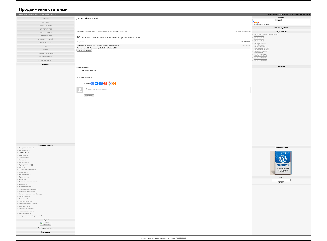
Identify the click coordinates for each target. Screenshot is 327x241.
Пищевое (22, 179)
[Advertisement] (46, 104)
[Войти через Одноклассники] (114, 83)
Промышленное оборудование (107, 31)
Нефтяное (22, 184)
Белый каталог (259, 45)
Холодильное (23, 152)
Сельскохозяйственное (26, 169)
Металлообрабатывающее (27, 189)
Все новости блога (260, 46)
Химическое (23, 155)
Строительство (259, 52)
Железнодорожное (25, 201)
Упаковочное (23, 157)
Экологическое (23, 150)
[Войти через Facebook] (101, 83)
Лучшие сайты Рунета (261, 49)
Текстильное (23, 162)
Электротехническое (25, 148)
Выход (47, 14)
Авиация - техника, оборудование (29, 216)
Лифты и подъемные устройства (29, 194)
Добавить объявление (242, 31)
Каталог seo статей (260, 54)
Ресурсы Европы (260, 43)
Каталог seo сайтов (260, 56)
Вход (52, 14)
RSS (56, 14)
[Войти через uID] (92, 83)
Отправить (89, 96)
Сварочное (22, 172)
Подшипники (23, 177)
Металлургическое (25, 186)
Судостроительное (25, 165)
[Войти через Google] (110, 83)
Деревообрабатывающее (27, 203)
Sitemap (143, 238)
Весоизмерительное (25, 211)
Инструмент (23, 199)
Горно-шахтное (23, 206)
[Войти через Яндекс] (105, 83)
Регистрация (39, 14)
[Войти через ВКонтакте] (96, 83)
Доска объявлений (89, 31)
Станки (21, 167)
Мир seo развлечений (261, 48)
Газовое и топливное (25, 208)
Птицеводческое (24, 174)
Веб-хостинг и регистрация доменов (266, 34)
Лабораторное (23, 196)
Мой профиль (29, 14)
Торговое (22, 160)
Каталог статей (259, 36)
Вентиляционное (24, 213)
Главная (20, 14)
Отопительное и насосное (27, 182)
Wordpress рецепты (260, 51)
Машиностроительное (26, 191)
